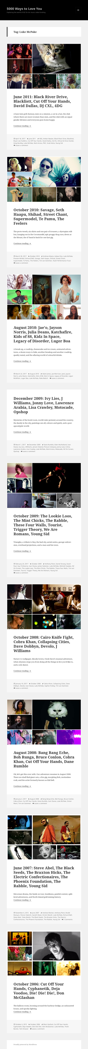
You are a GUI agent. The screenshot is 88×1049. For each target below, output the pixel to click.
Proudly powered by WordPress (25, 1044)
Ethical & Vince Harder (66, 141)
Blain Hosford (48, 1024)
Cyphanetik (18, 1027)
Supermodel (18, 261)
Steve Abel (17, 917)
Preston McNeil (19, 258)
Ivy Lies (21, 447)
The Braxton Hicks (50, 917)
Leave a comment (21, 145)
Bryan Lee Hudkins (20, 141)
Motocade (58, 449)
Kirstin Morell (47, 915)
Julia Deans (23, 376)
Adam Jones (46, 374)
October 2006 (35, 1024)
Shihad (52, 258)
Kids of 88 (39, 376)
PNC (44, 143)
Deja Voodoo (26, 1027)
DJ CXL (54, 141)
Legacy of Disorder (61, 376)
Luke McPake (28, 143)
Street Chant (60, 258)
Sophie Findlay (50, 686)
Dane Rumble (49, 445)
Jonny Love (61, 447)
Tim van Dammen (45, 261)
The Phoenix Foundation (34, 919)
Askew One (58, 256)
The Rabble (50, 568)
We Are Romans (43, 570)
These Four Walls (61, 568)
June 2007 (35, 913)
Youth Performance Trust (62, 261)
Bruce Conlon (69, 799)
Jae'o (63, 374)
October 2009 (36, 564)
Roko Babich (43, 378)
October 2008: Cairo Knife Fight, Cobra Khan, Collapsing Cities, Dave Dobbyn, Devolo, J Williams (44, 644)
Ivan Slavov (33, 566)
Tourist (23, 570)
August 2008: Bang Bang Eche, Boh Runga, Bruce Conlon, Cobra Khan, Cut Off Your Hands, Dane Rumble (44, 759)
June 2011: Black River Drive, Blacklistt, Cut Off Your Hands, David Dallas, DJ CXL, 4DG (42, 101)
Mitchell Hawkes (65, 566)
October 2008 (35, 684)
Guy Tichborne (22, 566)
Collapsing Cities (59, 684)
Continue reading (22, 126)
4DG (40, 139)
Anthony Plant (50, 564)
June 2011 (32, 139)
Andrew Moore (48, 256)
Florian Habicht (25, 915)
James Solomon (43, 566)
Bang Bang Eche (48, 799)
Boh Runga (59, 799)
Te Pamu (26, 261)
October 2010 (35, 256)
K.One (68, 447)
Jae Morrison (56, 374)
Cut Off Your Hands (35, 141)
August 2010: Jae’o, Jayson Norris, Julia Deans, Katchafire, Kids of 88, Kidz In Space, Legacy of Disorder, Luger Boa (43, 334)
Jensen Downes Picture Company (44, 447)
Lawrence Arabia (20, 449)
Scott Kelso (51, 143)
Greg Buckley (18, 143)
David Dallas (46, 141)
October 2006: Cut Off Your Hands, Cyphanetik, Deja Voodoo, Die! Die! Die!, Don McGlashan (39, 991)
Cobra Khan (48, 684)
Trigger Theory (32, 570)
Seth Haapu (45, 258)
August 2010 (34, 374)
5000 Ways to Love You (24, 9)
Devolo (22, 686)
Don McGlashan (48, 1027)
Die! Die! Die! (36, 1027)
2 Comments (68, 919)
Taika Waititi (26, 917)
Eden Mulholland (60, 445)
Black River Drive (60, 139)
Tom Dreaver (23, 1029)
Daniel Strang (61, 564)
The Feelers (34, 261)
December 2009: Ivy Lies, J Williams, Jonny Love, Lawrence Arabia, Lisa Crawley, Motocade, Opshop (44, 405)
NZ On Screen (68, 449)
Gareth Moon (37, 915)
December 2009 (34, 445)
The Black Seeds (37, 917)
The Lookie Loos (27, 568)
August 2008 (34, 799)
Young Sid (59, 143)
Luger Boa (24, 378)
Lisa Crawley (30, 449)
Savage (37, 258)
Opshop (16, 451)
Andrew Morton (48, 913)
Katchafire (31, 376)
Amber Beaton (48, 139)
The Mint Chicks (40, 568)
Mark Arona (38, 143)
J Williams (28, 447)
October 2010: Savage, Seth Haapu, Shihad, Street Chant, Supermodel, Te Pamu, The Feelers (41, 216)
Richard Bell (29, 258)
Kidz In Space (49, 376)
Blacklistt (70, 139)
